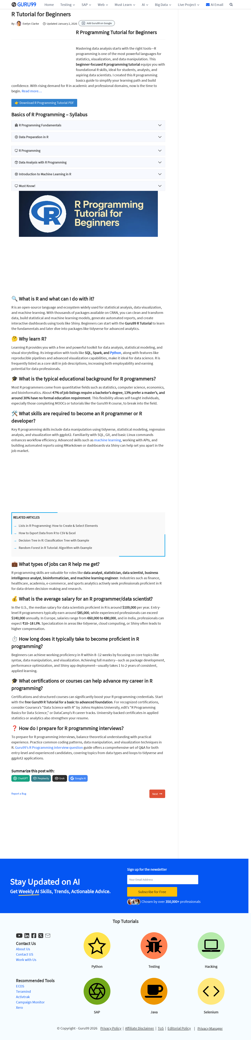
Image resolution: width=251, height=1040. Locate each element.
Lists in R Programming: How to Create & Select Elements (58, 525)
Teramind (23, 991)
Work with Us (26, 959)
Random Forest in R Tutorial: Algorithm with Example (55, 548)
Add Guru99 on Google (99, 23)
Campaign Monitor (30, 1002)
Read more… (32, 91)
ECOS (20, 986)
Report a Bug (18, 793)
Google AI (80, 778)
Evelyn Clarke (31, 23)
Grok (61, 778)
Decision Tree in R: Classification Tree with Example (54, 540)
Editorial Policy (179, 1028)
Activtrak (23, 996)
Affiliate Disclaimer (139, 1028)
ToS (161, 1028)
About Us (23, 949)
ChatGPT (23, 778)
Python (115, 352)
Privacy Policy (110, 1028)
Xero (19, 1007)
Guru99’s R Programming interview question (49, 747)
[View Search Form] (231, 4)
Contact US (24, 954)
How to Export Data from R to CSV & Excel (47, 533)
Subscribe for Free (152, 891)
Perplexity (43, 778)
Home (49, 4)
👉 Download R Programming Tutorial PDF (44, 103)
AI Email (217, 4)
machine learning (107, 440)
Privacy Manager (210, 1028)
